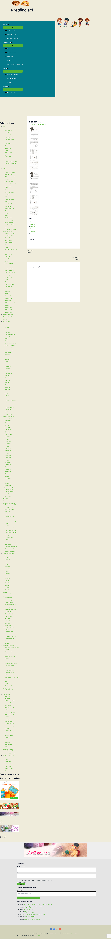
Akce (6, 759)
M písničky (7, 573)
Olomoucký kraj (9, 611)
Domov (7, 649)
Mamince (7, 518)
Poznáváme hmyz (9, 145)
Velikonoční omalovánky (11, 546)
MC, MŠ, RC (8, 764)
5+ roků (7, 330)
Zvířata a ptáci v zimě (10, 183)
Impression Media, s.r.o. (54, 933)
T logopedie (8, 476)
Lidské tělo (7, 256)
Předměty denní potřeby (11, 663)
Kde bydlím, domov (10, 199)
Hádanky (5, 319)
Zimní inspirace (8, 744)
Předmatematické (9, 638)
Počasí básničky (9, 268)
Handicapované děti (10, 345)
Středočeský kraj (9, 618)
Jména (6, 244)
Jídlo (6, 197)
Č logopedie (8, 427)
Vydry (40, 906)
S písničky (7, 583)
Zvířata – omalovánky (10, 551)
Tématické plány (7, 694)
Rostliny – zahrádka (10, 224)
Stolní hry (7, 387)
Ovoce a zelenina (9, 159)
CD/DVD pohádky (9, 491)
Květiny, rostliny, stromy (11, 249)
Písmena (7, 210)
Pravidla (7, 661)
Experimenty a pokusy (8, 314)
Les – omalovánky (9, 516)
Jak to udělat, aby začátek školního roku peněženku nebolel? (38, 904)
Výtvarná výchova (7, 696)
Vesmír (6, 681)
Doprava (7, 194)
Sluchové (7, 380)
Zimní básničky (8, 296)
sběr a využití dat (74, 933)
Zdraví (6, 293)
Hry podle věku (6, 321)
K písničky (7, 569)
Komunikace (8, 352)
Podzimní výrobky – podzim (12, 726)
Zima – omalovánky (10, 549)
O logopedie (8, 462)
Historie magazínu (11, 49)
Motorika (7, 359)
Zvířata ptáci (8, 305)
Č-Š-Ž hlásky (8, 432)
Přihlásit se (21, 884)
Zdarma (7, 771)
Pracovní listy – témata (8, 645)
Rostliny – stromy (9, 222)
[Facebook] (51, 929)
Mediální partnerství (12, 78)
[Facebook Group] (54, 929)
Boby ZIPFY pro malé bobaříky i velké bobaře (34, 914)
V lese (6, 166)
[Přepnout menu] (13, 27)
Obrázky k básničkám (8, 501)
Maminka (7, 258)
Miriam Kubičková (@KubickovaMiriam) (29, 906)
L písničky (7, 571)
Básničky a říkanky (7, 231)
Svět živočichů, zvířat (10, 675)
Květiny (7, 709)
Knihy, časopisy (6, 391)
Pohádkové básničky (10, 272)
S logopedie (8, 473)
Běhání (6, 338)
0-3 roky (7, 323)
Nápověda (5, 86)
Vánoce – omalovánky (10, 542)
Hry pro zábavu (9, 702)
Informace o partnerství (12, 74)
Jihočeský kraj (8, 597)
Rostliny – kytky (9, 220)
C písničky (7, 557)
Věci (6, 227)
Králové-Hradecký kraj (10, 604)
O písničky (7, 578)
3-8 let (6, 393)
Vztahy (7, 683)
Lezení (6, 357)
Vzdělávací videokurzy (8, 755)
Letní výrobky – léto (10, 712)
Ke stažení (5, 24)
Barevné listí (8, 156)
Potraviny (7, 658)
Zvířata (7, 747)
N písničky (7, 576)
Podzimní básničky (9, 270)
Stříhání (7, 733)
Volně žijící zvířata (9, 179)
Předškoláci (22, 10)
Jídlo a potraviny (9, 242)
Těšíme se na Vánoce (10, 176)
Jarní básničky (8, 240)
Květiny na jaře (8, 130)
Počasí (6, 213)
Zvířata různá (8, 307)
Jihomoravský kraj (9, 600)
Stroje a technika (9, 537)
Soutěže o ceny (6, 688)
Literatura (7, 405)
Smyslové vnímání (9, 672)
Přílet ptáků (8, 135)
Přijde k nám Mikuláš (10, 172)
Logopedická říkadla (8, 419)
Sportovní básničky (10, 284)
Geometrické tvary (9, 238)
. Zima (4, 168)
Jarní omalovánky (9, 509)
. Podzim (5, 155)
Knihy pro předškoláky (12, 52)
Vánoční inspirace (9, 740)
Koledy (6, 247)
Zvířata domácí (8, 298)
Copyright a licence (11, 34)
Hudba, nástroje (9, 507)
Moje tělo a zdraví (9, 208)
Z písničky (7, 590)
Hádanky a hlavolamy (10, 400)
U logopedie (8, 478)
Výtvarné (7, 643)
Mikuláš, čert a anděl (10, 716)
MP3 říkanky (8, 496)
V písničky (7, 587)
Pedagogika (8, 409)
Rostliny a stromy (9, 670)
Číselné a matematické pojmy (12, 647)
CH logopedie (8, 434)
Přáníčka (7, 728)
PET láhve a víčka (9, 723)
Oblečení (7, 523)
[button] (8, 24)
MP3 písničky (8, 494)
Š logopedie (8, 471)
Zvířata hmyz (8, 300)
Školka (6, 282)
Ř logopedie (8, 467)
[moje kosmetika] (9, 831)
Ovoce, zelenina (9, 263)
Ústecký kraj (8, 620)
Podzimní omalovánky (10, 530)
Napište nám (10, 56)
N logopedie (8, 460)
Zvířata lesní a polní (10, 303)
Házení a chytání (9, 347)
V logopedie (8, 480)
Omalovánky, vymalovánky (9, 503)
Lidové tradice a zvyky (8, 416)
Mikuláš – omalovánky (10, 521)
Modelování (8, 719)
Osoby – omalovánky (10, 528)
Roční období (8, 668)
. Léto (4, 142)
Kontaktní (7, 354)
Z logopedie (8, 485)
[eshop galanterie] (9, 816)
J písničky (7, 566)
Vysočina (7, 623)
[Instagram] (57, 929)
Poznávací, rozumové (10, 636)
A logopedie (8, 420)
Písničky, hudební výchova (9, 553)
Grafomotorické (9, 631)
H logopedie (8, 446)
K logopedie (8, 453)
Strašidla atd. (8, 730)
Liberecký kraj (8, 607)
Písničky (7, 412)
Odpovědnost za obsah (12, 38)
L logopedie (8, 455)
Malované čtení (9, 593)
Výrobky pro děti (9, 750)
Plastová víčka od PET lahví (29, 912)
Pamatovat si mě (22, 882)
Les (6, 251)
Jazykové (7, 634)
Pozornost (7, 368)
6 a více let (8, 332)
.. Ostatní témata (7, 186)
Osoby (6, 261)
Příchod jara (8, 132)
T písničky (7, 585)
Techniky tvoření (9, 735)
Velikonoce (7, 291)
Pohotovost (8, 366)
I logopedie (8, 448)
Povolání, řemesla (9, 275)
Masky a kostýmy (9, 714)
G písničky (7, 562)
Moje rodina (8, 206)
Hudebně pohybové (10, 350)
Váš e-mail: (19, 890)
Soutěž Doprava (9, 692)
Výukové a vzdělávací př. (9, 749)
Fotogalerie (8, 761)
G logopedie (8, 443)
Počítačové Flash (9, 364)
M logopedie (8, 457)
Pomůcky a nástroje (10, 656)
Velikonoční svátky (9, 139)
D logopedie (8, 436)
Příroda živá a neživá (10, 665)
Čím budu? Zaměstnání (10, 190)
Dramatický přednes (30, 916)
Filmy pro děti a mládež (8, 316)
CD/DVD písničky (9, 489)
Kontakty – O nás (7, 42)
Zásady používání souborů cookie (15, 64)
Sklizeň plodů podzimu (10, 163)
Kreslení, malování (9, 707)
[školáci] (9, 799)
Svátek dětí (8, 148)
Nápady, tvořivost (9, 407)
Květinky (7, 514)
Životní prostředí (9, 685)
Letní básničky (8, 254)
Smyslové (7, 382)
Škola (6, 279)
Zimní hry (7, 389)
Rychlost (7, 371)
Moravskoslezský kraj (10, 609)
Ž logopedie (8, 483)
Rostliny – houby (9, 217)
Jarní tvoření (8, 705)
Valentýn (7, 539)
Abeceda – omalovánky (11, 504)
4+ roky (7, 327)
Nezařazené (5, 498)
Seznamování (8, 373)
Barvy (6, 187)
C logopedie (8, 425)
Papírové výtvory (9, 721)
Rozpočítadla (8, 277)
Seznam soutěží (9, 689)
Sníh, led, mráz (8, 174)
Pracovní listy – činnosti (8, 627)
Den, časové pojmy (9, 192)
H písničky (7, 564)
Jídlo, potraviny (9, 511)
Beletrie (7, 398)
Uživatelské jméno (21, 866)
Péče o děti (8, 766)
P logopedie (8, 464)
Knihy (6, 201)
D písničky (7, 559)
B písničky (7, 555)
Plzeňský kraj (8, 616)
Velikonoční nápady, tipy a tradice (32, 919)
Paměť (6, 361)
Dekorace (7, 698)
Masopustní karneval (10, 169)
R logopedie (8, 469)
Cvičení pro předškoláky (11, 343)
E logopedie (8, 439)
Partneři (9, 82)
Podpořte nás (10, 60)
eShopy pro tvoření (10, 700)
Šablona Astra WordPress (44, 935)
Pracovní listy (8, 414)
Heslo (18, 872)
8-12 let (7, 395)
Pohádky (5, 592)
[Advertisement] (55, 107)
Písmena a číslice (9, 265)
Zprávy (4, 757)
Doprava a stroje (9, 235)
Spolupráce (8, 385)
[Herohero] (60, 929)
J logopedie (8, 450)
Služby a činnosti (9, 768)
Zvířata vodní (8, 312)
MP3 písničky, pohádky (8, 487)
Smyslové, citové (9, 641)
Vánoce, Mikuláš (9, 286)
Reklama (5, 68)
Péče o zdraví (8, 651)
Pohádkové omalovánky (11, 532)
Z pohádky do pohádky (11, 229)
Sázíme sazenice (9, 137)
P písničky (7, 580)
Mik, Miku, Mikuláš (28, 907)
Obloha (7, 525)
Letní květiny (8, 143)
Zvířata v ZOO (8, 152)
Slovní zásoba (8, 378)
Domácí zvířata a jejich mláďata (13, 128)
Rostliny (7, 535)
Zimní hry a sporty (9, 181)
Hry (6, 402)
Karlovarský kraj (9, 602)
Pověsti (4, 596)
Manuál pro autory (11, 92)
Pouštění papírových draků (11, 161)
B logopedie (8, 422)
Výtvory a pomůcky (10, 753)
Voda (6, 150)
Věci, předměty (8, 544)
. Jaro (4, 126)
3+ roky (7, 325)
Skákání (7, 375)
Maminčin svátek (9, 203)
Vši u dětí (26, 911)
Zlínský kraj (8, 625)
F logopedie (8, 441)
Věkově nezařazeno (10, 334)
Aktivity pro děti (11, 30)
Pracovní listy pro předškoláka (30, 918)
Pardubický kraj (9, 613)
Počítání (7, 215)
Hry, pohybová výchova (8, 337)
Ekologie (7, 629)
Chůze (6, 340)
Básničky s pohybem (10, 233)
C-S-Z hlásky (8, 429)
